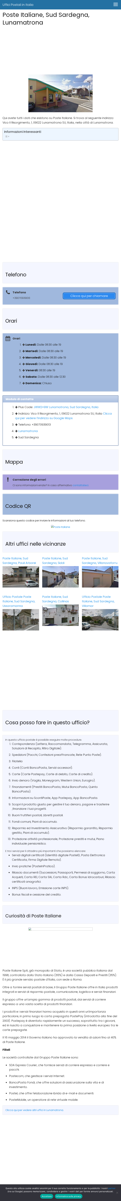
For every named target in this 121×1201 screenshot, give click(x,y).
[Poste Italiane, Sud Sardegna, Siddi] (60, 577)
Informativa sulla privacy (68, 1196)
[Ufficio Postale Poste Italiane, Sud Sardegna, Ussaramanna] (21, 619)
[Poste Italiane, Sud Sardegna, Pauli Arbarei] (21, 577)
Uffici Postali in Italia (18, 5)
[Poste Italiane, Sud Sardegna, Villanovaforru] (100, 577)
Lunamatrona (28, 431)
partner (111, 1188)
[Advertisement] (60, 49)
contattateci (80, 485)
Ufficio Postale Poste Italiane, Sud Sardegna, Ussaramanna (19, 601)
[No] (117, 1192)
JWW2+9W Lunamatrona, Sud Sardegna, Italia (66, 407)
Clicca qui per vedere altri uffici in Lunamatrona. (34, 1110)
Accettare (47, 1196)
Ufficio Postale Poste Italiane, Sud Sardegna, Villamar (98, 601)
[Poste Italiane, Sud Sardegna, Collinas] (60, 615)
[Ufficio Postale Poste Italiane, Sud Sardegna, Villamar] (100, 619)
